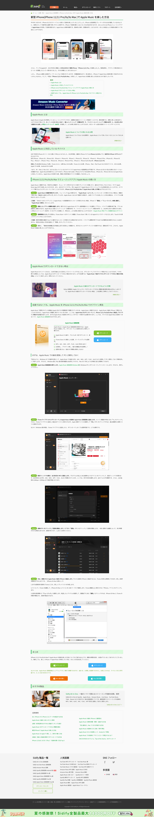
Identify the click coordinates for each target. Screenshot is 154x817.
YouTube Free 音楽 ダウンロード (87, 764)
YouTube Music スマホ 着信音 (68, 767)
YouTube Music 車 (82, 762)
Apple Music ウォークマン (80, 785)
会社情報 (39, 802)
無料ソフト (97, 7)
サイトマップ (74, 802)
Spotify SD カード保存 (82, 775)
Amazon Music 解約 (81, 772)
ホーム (65, 7)
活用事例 (118, 7)
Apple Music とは (56, 82)
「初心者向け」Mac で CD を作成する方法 (91, 725)
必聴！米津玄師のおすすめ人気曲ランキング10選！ (47, 724)
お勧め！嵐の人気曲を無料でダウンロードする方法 (47, 737)
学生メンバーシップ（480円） (51, 124)
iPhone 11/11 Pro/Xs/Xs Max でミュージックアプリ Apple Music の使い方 (72, 88)
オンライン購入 (42, 791)
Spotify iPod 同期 (65, 780)
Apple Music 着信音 (65, 785)
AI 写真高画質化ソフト (116, 802)
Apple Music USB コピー (67, 775)
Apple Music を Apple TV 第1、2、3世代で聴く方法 (47, 734)
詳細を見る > (118, 141)
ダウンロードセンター (42, 786)
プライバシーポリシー (84, 802)
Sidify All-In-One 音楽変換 (40, 762)
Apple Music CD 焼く (82, 769)
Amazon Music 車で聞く (67, 772)
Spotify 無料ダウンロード (67, 777)
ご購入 (54, 7)
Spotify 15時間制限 (77, 780)
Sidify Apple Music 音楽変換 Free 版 (43, 782)
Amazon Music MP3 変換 (67, 769)
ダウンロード (86, 7)
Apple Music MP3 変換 (77, 783)
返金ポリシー (93, 802)
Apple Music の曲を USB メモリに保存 (43, 720)
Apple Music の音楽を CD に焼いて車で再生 (91, 729)
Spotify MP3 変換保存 (82, 777)
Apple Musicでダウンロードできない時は (63, 90)
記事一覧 (41, 13)
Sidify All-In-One (72, 694)
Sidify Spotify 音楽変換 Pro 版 (41, 773)
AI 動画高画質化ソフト (103, 802)
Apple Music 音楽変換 (43, 317)
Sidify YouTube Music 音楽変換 (42, 765)
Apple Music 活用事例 (52, 13)
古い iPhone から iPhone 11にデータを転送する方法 (47, 717)
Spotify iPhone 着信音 (90, 780)
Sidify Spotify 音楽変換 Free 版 (42, 779)
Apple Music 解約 (65, 783)
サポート (107, 7)
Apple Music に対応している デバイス (62, 85)
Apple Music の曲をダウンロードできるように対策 (92, 286)
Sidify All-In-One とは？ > (114, 705)
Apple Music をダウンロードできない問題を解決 (46, 727)
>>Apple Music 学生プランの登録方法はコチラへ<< (107, 211)
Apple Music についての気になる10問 (79, 132)
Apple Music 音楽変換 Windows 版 (69, 365)
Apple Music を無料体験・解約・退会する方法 (92, 722)
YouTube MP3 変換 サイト (86, 767)
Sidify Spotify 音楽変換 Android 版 (43, 770)
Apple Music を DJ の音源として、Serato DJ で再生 (94, 732)
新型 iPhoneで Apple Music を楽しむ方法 (44, 730)
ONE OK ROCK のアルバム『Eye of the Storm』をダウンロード (97, 739)
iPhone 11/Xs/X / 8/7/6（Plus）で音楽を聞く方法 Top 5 (48, 740)
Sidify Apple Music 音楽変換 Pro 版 (43, 776)
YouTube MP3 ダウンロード (68, 762)
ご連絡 (68, 802)
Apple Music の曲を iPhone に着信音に (90, 718)
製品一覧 (53, 802)
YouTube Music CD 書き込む (68, 764)
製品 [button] (75, 7)
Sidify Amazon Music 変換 (40, 767)
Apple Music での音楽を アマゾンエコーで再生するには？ (96, 735)
